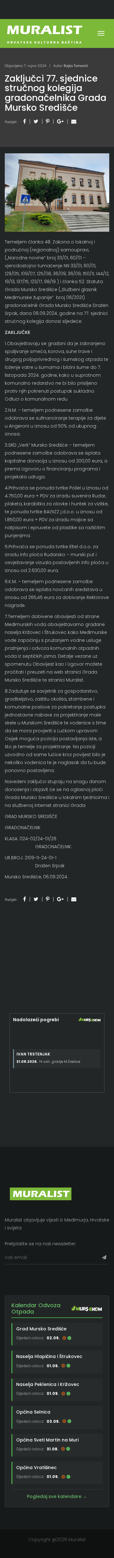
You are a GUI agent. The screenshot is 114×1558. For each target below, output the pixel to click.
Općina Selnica (33, 1412)
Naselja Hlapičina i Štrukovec (49, 1356)
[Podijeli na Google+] (60, 121)
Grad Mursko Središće (41, 1329)
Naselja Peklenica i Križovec (47, 1384)
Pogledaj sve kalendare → (57, 1496)
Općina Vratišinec (36, 1467)
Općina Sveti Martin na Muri (47, 1440)
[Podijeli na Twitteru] (36, 121)
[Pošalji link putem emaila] (73, 121)
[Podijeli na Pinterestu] (47, 121)
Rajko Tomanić (76, 65)
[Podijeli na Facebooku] (24, 121)
